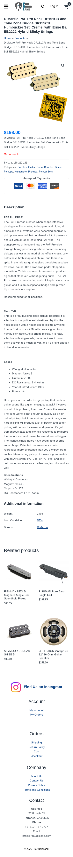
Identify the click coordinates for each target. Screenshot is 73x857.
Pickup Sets (46, 171)
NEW (40, 520)
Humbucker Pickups (26, 171)
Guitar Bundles (45, 167)
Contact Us (36, 780)
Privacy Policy (36, 785)
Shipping (36, 742)
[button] (62, 65)
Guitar (31, 167)
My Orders (36, 714)
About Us (36, 776)
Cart (36, 751)
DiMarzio (42, 527)
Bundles (22, 167)
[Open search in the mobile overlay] (43, 6)
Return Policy (36, 747)
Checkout (36, 755)
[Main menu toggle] (6, 6)
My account (36, 710)
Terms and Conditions (36, 789)
